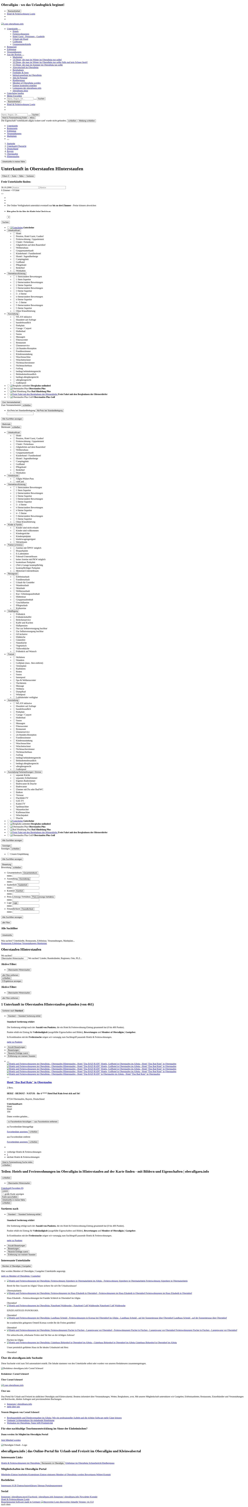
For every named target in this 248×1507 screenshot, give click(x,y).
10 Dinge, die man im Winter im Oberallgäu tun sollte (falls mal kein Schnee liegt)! (50, 62)
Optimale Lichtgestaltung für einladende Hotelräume (30, 1420)
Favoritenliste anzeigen (17, 1131)
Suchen (41, 99)
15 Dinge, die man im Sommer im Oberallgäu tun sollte (38, 65)
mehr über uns (13, 1406)
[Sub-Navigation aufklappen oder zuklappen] (19, 29)
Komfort (19, 891)
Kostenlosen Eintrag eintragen (42, 1474)
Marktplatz (17, 57)
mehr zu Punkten (14, 1042)
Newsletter (85, 1497)
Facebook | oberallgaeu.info (41, 1497)
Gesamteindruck (30, 873)
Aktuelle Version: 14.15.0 (82, 1502)
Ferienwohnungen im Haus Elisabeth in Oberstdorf (169, 1293)
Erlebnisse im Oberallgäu (77, 1463)
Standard (12, 1016)
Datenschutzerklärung (27, 1485)
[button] (24, 1152)
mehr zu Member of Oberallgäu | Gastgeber (20, 1276)
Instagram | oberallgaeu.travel (14, 1497)
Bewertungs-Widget (94, 1474)
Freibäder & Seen (21, 72)
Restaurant (12, 47)
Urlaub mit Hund (20, 39)
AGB (14, 1485)
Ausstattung (24, 879)
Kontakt (107, 1474)
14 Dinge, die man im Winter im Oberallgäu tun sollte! (37, 59)
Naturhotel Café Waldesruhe (112, 1305)
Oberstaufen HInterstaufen (19, 970)
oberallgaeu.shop (20, 90)
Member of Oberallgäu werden (27, 83)
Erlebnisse (11, 49)
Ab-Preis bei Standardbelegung (50, 411)
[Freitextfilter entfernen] (35, 99)
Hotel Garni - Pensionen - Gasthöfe (29, 36)
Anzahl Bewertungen (16, 1047)
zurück (5, 1191)
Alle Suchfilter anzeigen (12, 419)
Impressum (6, 1485)
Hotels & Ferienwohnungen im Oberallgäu (20, 1463)
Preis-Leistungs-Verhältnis (43, 897)
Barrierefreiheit (14, 11)
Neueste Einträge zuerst (18, 1053)
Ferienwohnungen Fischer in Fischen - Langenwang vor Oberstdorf (206, 1330)
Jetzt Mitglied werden (11, 1440)
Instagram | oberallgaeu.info (19, 1404)
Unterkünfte (12, 29)
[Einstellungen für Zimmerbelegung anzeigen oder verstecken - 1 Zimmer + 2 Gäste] (2, 193)
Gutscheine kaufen (15, 93)
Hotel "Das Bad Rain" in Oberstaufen (29, 1082)
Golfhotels (17, 41)
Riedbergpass (19, 80)
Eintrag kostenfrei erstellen (25, 85)
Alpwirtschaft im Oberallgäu (25, 67)
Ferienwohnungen (21, 34)
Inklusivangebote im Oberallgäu (27, 75)
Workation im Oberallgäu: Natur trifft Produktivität (30, 1423)
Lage (15, 903)
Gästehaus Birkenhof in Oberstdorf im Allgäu (156, 1342)
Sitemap (41, 1485)
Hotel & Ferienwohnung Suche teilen (17, 1162)
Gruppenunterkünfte (22, 44)
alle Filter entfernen (10, 975)
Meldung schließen (87, 121)
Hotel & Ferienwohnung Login (21, 14)
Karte (14, 176)
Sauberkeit (22, 885)
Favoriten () (12, 1188)
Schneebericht (95, 1463)
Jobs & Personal (20, 78)
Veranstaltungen (14, 52)
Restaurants (12, 128)
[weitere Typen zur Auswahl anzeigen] (8, 139)
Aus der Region (14, 54)
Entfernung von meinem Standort (21, 1056)
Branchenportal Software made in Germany (35, 1502)
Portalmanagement (53, 1485)
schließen (72, 121)
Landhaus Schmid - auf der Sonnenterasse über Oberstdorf (200, 1318)
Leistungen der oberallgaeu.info (27, 88)
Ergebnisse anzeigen (11, 981)
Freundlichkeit (27, 909)
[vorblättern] (8, 1077)
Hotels (16, 31)
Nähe (21, 176)
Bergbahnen (18, 70)
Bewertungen (13, 1050)
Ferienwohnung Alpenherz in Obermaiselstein (167, 1281)
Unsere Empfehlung (19, 854)
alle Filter (6, 922)
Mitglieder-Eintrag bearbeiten (14, 1474)
